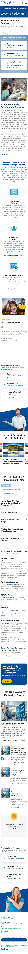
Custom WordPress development (9, 650)
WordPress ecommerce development (10, 584)
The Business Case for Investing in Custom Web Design (18, 750)
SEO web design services (7, 597)
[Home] (1, 8)
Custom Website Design (9, 493)
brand (21, 250)
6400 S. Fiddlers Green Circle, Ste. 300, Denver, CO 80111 (13, 923)
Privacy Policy (11, 946)
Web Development (10, 106)
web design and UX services (14, 610)
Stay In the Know (14, 939)
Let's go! (7, 681)
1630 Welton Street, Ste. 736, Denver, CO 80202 (11, 928)
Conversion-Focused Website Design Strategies (18, 794)
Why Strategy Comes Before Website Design (18, 773)
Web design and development (8, 561)
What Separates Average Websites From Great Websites (12, 724)
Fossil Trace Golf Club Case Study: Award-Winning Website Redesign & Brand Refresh (13, 461)
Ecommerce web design (7, 623)
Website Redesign (5, 369)
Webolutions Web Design (9, 945)
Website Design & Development (10, 8)
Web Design (6, 485)
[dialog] (5, 953)
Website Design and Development (12, 489)
